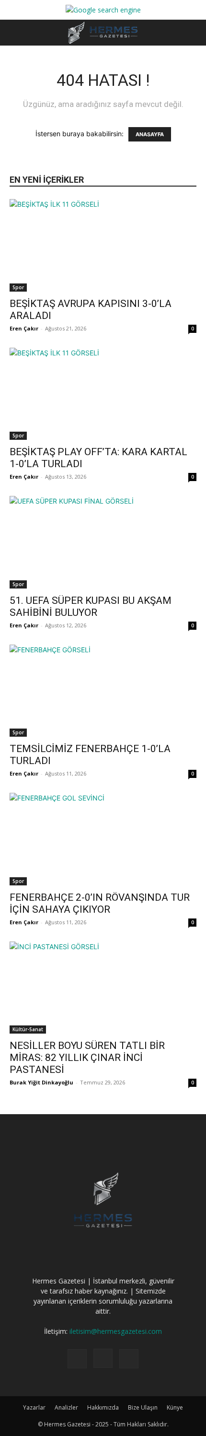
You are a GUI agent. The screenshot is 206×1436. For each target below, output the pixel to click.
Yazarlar (34, 1407)
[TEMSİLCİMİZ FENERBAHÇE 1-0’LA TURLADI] (103, 691)
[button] (16, 33)
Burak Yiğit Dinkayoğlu (41, 1082)
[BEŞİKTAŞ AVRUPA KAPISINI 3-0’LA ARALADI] (103, 245)
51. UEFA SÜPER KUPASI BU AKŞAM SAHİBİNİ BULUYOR (91, 606)
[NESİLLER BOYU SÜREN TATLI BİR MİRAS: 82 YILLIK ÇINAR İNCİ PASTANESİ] (103, 988)
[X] (128, 1358)
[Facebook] (77, 1358)
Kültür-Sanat (27, 1029)
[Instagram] (103, 1358)
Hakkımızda (103, 1407)
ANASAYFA (150, 134)
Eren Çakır (24, 328)
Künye (175, 1407)
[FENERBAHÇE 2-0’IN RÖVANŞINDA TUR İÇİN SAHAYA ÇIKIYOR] (103, 839)
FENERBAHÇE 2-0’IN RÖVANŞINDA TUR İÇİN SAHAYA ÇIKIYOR (100, 903)
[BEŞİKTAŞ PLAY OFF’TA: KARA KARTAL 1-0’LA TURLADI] (103, 394)
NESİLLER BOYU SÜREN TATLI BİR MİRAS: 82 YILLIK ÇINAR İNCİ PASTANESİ (87, 1057)
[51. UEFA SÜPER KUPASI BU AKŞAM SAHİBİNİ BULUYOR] (103, 542)
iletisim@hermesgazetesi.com (115, 1331)
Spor (18, 287)
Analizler (66, 1407)
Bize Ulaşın (143, 1407)
